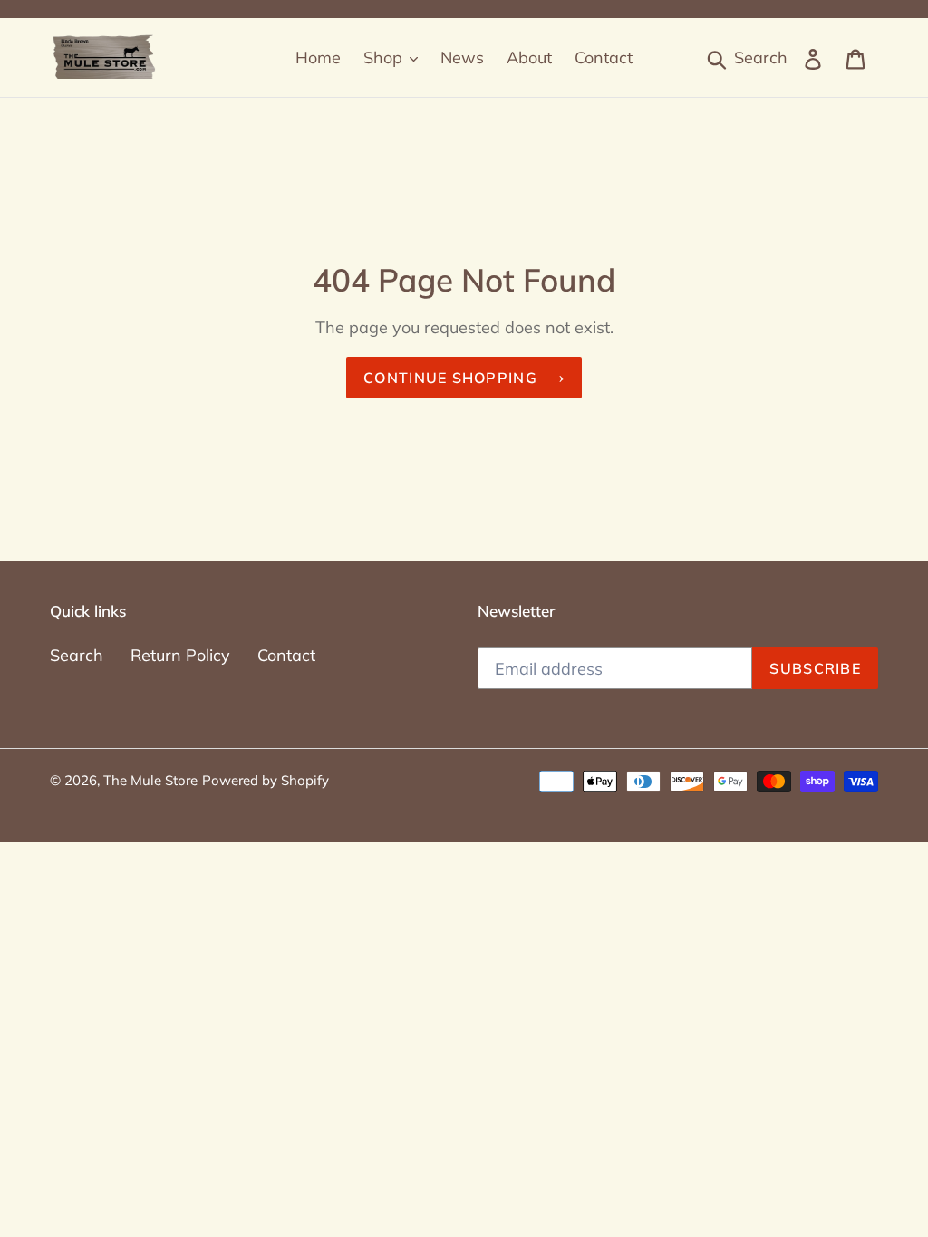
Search (76, 655)
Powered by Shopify (265, 780)
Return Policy (180, 655)
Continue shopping (450, 378)
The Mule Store (150, 780)
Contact (286, 655)
